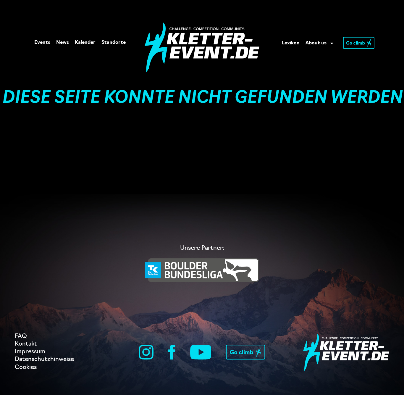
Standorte (113, 42)
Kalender (85, 42)
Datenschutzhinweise (44, 359)
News (62, 42)
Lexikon (291, 43)
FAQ (21, 336)
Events (42, 42)
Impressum (30, 352)
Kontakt (26, 344)
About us (316, 43)
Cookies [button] (26, 367)
